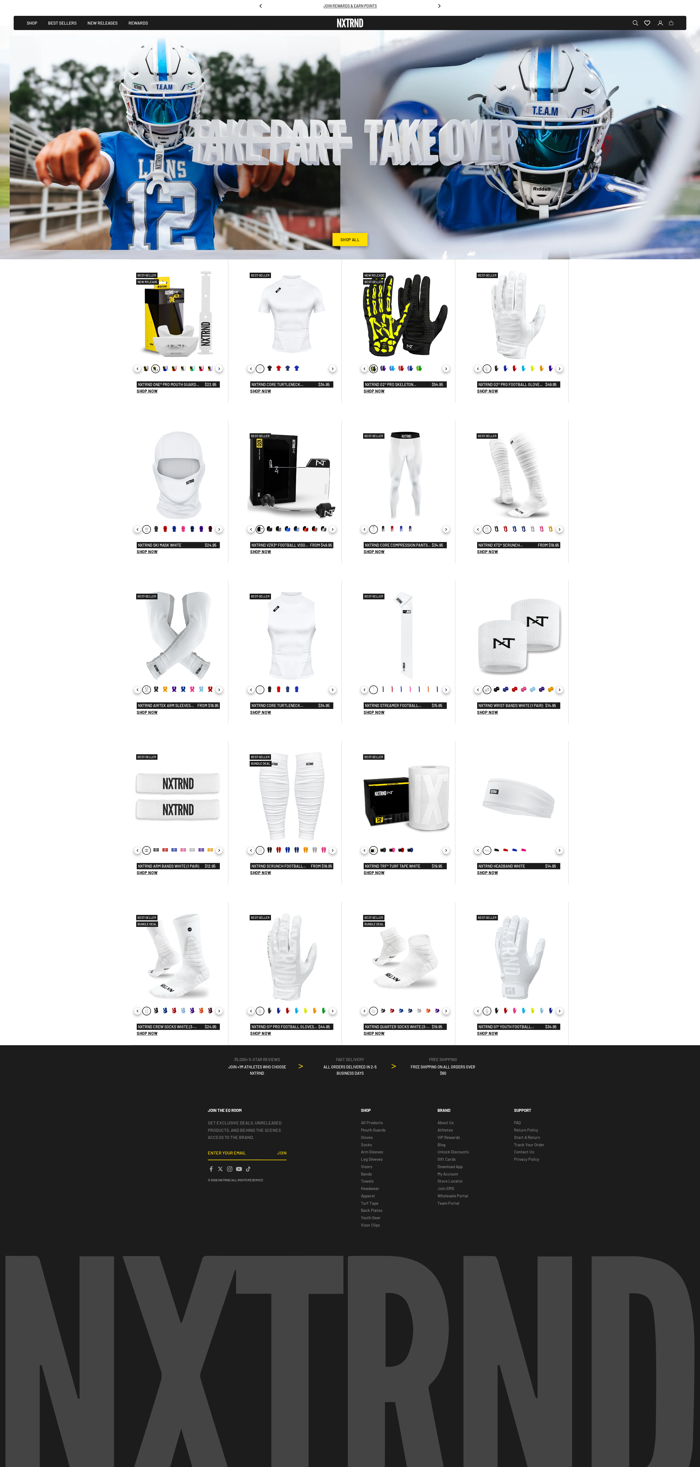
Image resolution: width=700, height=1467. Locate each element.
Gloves (367, 1137)
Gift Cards (447, 1159)
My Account (448, 1173)
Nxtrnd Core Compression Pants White (396, 545)
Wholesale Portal (453, 1195)
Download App (450, 1166)
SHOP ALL (350, 239)
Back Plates (371, 1210)
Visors (366, 1166)
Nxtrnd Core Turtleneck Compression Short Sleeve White (283, 385)
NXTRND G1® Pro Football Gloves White (283, 1027)
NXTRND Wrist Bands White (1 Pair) (511, 705)
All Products (372, 1122)
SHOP (32, 22)
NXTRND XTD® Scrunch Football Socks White (500, 545)
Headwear (370, 1188)
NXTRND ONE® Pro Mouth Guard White (167, 385)
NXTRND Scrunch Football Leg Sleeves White (277, 866)
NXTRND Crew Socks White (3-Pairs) (166, 1027)
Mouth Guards (373, 1129)
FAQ (517, 1122)
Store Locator (450, 1181)
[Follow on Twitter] (220, 1169)
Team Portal (448, 1203)
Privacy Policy (526, 1159)
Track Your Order (529, 1144)
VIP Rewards (449, 1137)
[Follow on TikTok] (248, 1169)
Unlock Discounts (453, 1151)
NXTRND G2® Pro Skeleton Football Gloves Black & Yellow (397, 385)
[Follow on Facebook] (211, 1169)
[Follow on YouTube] (239, 1169)
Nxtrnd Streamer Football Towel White (391, 706)
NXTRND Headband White (502, 866)
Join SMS (446, 1188)
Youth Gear (371, 1217)
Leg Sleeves (372, 1159)
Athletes (445, 1129)
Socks (366, 1144)
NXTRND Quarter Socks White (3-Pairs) (396, 1027)
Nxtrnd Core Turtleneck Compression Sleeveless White (281, 706)
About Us (446, 1122)
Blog (441, 1144)
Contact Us (524, 1151)
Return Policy (526, 1129)
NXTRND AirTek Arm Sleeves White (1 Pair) (164, 706)
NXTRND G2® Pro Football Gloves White (510, 385)
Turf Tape (369, 1203)
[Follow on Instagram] (229, 1169)
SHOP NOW (147, 390)
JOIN (282, 1152)
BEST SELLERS (62, 22)
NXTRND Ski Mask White (159, 545)
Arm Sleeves (372, 1151)
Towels (367, 1181)
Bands (366, 1173)
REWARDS (138, 22)
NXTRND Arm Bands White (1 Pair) (168, 866)
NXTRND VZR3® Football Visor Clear (280, 545)
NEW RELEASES (103, 22)
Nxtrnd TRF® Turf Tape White (392, 866)
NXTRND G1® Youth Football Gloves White (505, 1027)
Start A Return (527, 1137)
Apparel (368, 1195)
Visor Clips (370, 1224)
